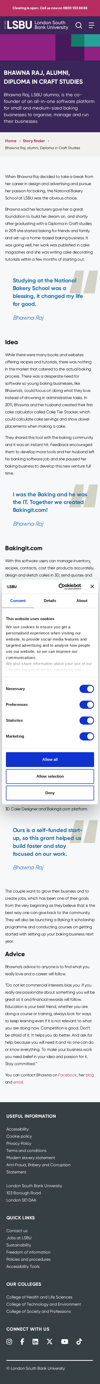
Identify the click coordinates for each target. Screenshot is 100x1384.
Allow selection (50, 776)
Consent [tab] (18, 600)
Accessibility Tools (22, 1266)
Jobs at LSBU (19, 1237)
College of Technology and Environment (43, 1304)
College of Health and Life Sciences (39, 1297)
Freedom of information (28, 1252)
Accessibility (17, 1129)
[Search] (80, 25)
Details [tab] (50, 600)
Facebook (67, 1075)
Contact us (16, 1230)
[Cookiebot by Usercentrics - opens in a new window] (60, 586)
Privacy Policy (18, 1143)
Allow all (50, 759)
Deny (50, 793)
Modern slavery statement (30, 1157)
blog (90, 1075)
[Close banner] (92, 586)
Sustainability (18, 1245)
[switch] (86, 705)
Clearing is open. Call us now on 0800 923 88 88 (50, 8)
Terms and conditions (26, 1150)
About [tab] (82, 600)
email (18, 1082)
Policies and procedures (28, 1259)
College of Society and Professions (38, 1311)
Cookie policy (19, 1136)
